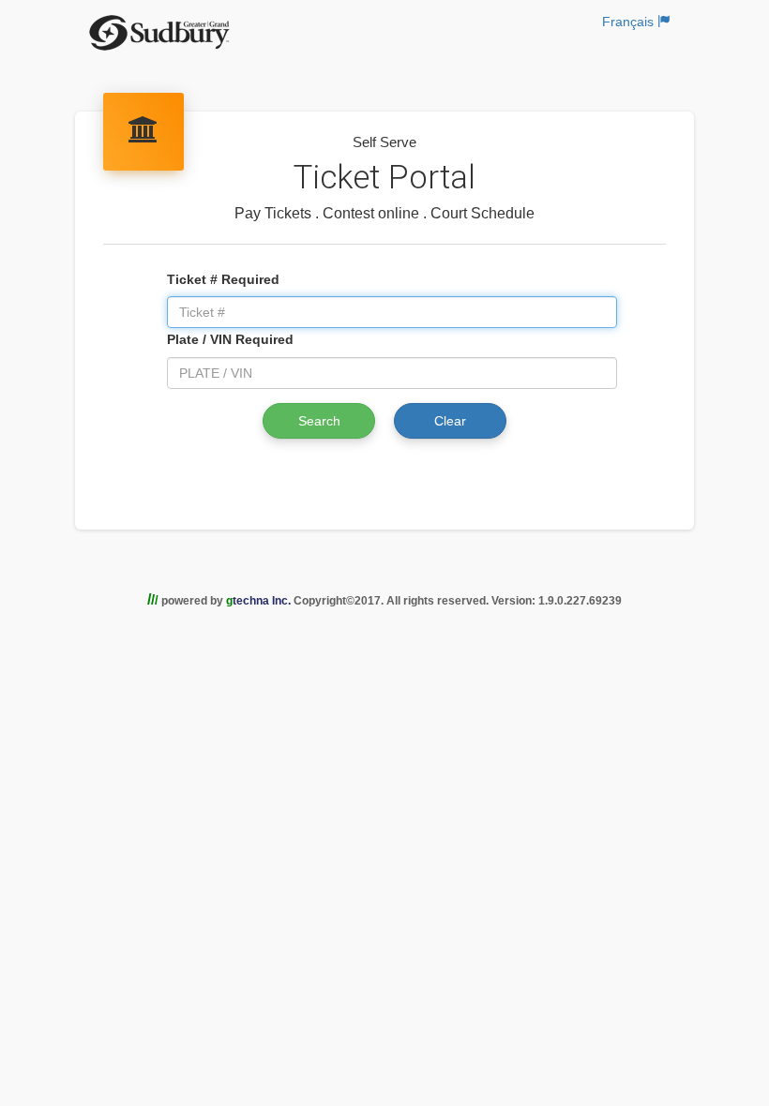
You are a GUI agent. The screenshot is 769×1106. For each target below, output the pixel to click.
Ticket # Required (223, 279)
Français (629, 21)
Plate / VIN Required (230, 339)
